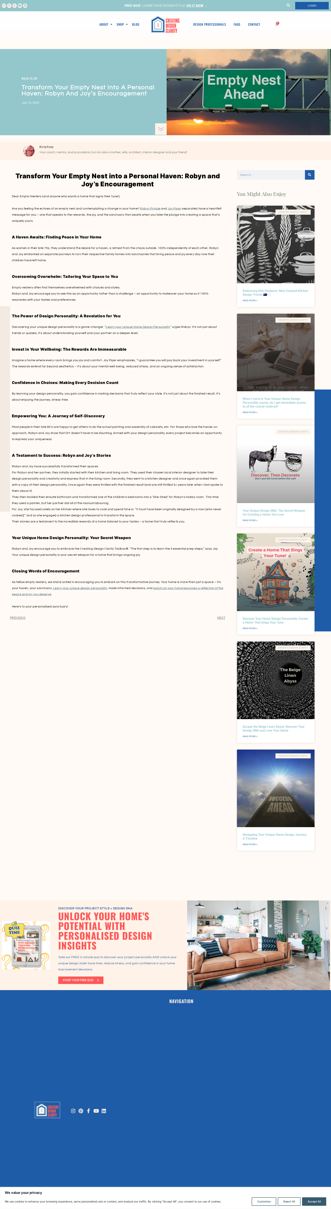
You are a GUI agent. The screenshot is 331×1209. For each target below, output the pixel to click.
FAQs (237, 24)
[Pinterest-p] (9, 5)
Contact (254, 24)
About (103, 24)
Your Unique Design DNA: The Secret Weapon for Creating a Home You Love (274, 512)
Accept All (314, 1201)
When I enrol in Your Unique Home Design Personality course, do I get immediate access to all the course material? (274, 402)
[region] (165, 1198)
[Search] (310, 175)
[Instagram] (4, 5)
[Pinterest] (80, 1110)
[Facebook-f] (14, 5)
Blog (135, 24)
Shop (120, 24)
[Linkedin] (25, 5)
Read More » (250, 300)
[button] (288, 5)
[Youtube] (20, 5)
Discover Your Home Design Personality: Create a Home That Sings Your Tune (275, 620)
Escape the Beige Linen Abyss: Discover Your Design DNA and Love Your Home (274, 728)
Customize (264, 1201)
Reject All (289, 1201)
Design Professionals (209, 24)
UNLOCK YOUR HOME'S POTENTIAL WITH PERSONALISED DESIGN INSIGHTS (105, 930)
